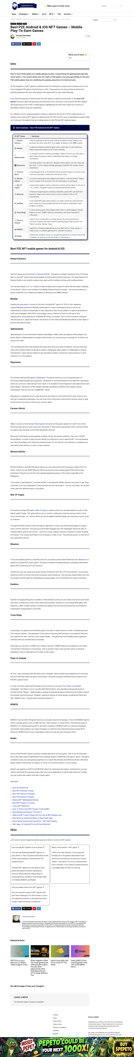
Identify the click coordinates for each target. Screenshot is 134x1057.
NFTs (51, 14)
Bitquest (55, 1033)
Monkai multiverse (24, 307)
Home (12, 19)
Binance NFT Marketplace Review (26, 800)
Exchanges (23, 14)
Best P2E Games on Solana (23, 797)
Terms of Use (57, 1024)
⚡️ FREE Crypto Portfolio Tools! (57, 6)
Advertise (56, 1030)
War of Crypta (41, 510)
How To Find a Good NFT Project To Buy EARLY (31, 809)
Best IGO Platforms (20, 788)
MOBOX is (14, 720)
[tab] (30, 864)
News (14, 14)
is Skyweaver (40, 378)
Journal (19, 23)
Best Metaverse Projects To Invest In (27, 812)
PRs (59, 14)
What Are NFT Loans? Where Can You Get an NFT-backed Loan (37, 815)
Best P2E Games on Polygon (24, 794)
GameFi (19, 19)
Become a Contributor (59, 1027)
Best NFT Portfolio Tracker (23, 791)
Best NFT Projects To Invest (24, 803)
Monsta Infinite (16, 467)
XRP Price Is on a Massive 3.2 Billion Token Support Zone (18, 962)
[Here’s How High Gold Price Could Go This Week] (60, 947)
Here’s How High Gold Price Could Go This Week (59, 962)
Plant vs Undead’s (74, 686)
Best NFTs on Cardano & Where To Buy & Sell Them (33, 818)
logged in (26, 1002)
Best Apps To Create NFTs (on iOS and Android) (31, 824)
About (55, 1018)
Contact (55, 1015)
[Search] (121, 6)
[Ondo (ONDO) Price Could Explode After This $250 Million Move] (80, 947)
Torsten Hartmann (23, 35)
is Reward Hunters (43, 274)
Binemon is (83, 559)
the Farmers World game (35, 424)
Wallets (35, 14)
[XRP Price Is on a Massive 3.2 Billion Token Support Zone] (19, 947)
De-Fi (44, 14)
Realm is (54, 757)
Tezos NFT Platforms (21, 806)
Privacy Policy (57, 1021)
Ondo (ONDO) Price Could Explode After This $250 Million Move (79, 963)
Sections (67, 14)
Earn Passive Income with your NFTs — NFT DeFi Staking (35, 821)
